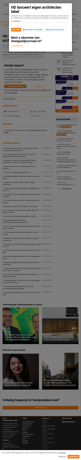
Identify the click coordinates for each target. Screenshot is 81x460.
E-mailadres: (16, 21)
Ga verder (16, 30)
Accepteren (73, 457)
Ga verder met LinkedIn (34, 30)
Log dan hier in (17, 46)
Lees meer (61, 453)
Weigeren (62, 457)
